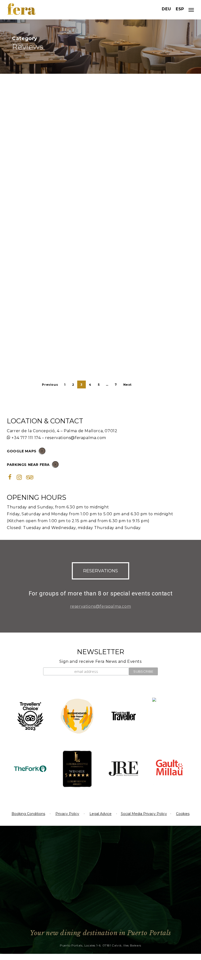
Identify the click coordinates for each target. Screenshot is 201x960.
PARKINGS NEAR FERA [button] (28, 464)
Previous (50, 384)
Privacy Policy (67, 814)
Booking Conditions (28, 814)
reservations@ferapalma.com (75, 437)
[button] (100, 570)
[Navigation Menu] (191, 9)
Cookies (182, 814)
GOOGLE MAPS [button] (22, 451)
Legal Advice (100, 814)
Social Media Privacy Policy (144, 814)
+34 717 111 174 (26, 437)
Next (127, 384)
